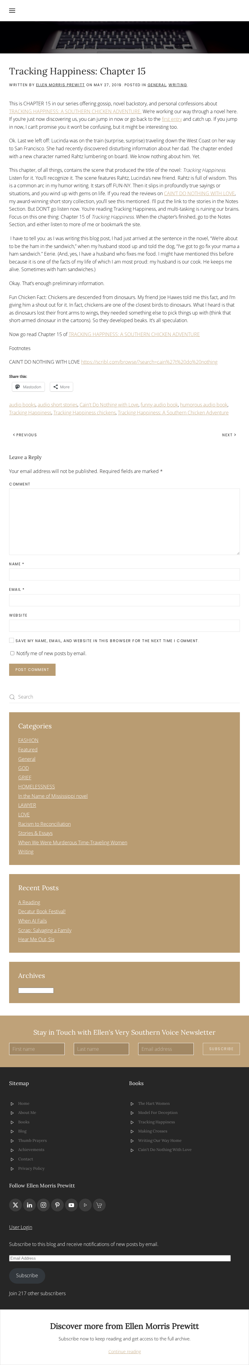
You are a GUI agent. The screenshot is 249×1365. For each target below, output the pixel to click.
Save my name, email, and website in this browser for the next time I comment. (107, 640)
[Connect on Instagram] (43, 1205)
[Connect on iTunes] (85, 1205)
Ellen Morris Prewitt (60, 84)
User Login (20, 1227)
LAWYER (27, 805)
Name (16, 564)
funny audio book (159, 404)
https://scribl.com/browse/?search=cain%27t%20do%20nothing (149, 362)
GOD (23, 768)
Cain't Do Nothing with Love (109, 404)
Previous (26, 434)
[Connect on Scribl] (99, 1205)
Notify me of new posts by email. (51, 653)
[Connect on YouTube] (71, 1205)
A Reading (29, 902)
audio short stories (57, 404)
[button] (12, 10)
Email (17, 589)
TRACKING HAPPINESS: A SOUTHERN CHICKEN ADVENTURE (134, 334)
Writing (178, 84)
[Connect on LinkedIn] (29, 1205)
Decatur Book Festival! (42, 911)
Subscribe (221, 1048)
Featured (28, 749)
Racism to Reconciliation (44, 824)
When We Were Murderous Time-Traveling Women (72, 842)
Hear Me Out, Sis (36, 939)
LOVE (24, 814)
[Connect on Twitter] (15, 1205)
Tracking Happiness (30, 412)
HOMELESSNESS (36, 786)
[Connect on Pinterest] (57, 1205)
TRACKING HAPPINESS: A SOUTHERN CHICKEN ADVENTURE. (75, 111)
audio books (22, 404)
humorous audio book (203, 404)
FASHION (28, 740)
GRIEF (24, 777)
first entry (172, 119)
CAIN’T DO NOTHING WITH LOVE (199, 193)
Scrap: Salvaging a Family (44, 930)
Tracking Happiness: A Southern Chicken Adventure (173, 412)
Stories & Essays (35, 833)
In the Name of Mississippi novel (53, 796)
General (157, 84)
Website (18, 615)
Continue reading (124, 1351)
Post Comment (32, 669)
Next (227, 434)
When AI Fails (32, 920)
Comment (20, 484)
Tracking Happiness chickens (84, 412)
